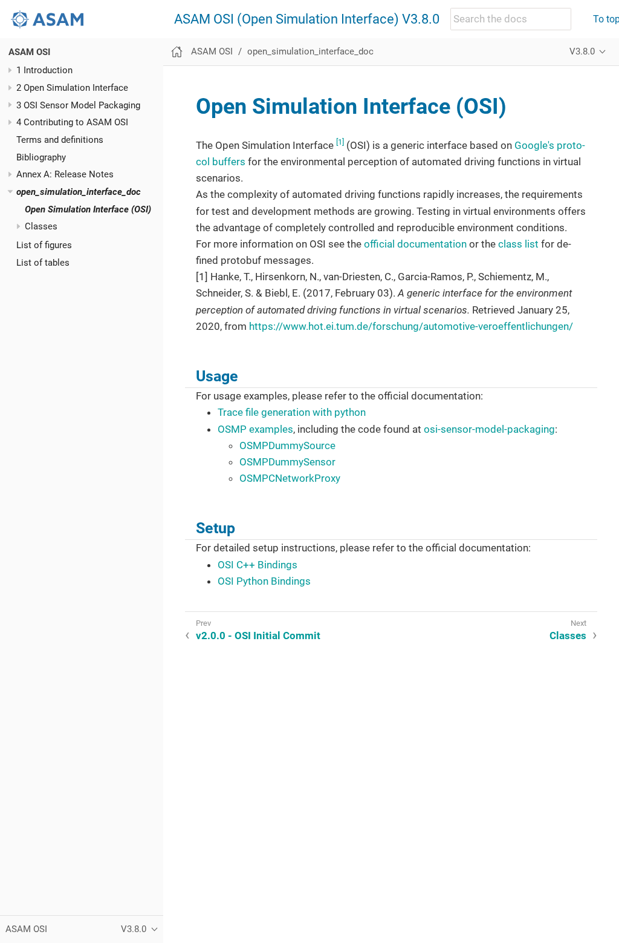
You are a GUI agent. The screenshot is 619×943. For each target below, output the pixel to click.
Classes (41, 226)
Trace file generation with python (292, 412)
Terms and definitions (59, 139)
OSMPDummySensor (287, 462)
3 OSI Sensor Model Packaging (78, 105)
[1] (340, 141)
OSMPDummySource (287, 445)
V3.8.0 (582, 51)
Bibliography (41, 157)
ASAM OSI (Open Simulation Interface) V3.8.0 (306, 19)
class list (518, 244)
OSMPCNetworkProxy (289, 478)
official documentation (415, 244)
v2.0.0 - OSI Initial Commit (258, 635)
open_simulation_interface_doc (78, 191)
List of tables (43, 262)
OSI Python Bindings (264, 581)
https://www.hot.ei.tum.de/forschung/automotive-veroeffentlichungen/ (411, 326)
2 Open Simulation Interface (72, 87)
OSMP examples (255, 429)
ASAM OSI (29, 52)
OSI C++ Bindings (257, 565)
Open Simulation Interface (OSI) (88, 209)
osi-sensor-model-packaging (489, 429)
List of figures (44, 245)
